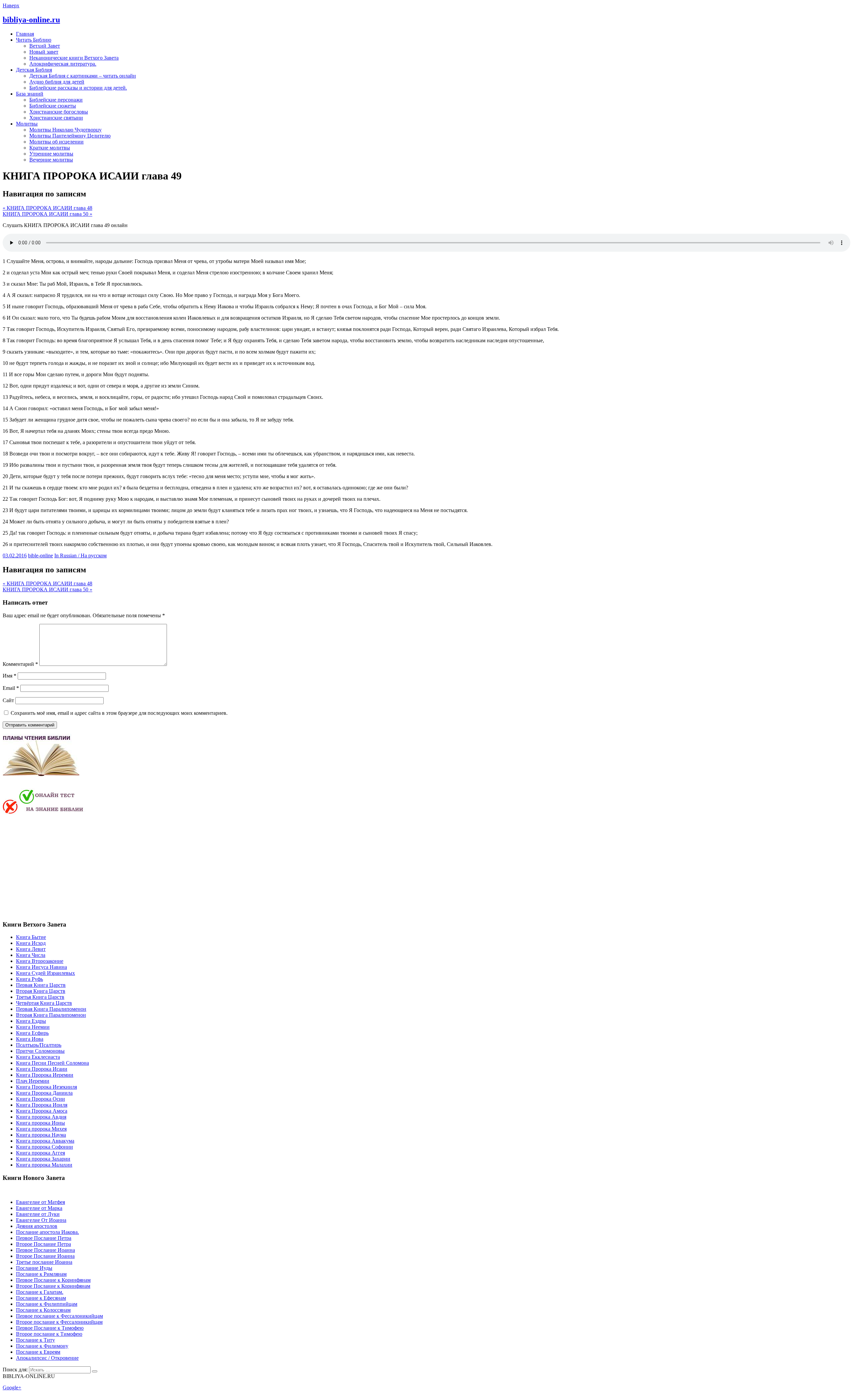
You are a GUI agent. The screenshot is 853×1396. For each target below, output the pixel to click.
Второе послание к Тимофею (49, 1334)
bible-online (40, 555)
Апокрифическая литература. (62, 64)
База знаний (29, 94)
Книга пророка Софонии (44, 1147)
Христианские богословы (58, 112)
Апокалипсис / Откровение (47, 1358)
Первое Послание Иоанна (45, 1250)
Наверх (11, 5)
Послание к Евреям (38, 1352)
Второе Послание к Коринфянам (53, 1286)
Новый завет (43, 52)
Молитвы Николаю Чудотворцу (65, 130)
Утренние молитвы (51, 153)
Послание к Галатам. (39, 1292)
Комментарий (20, 664)
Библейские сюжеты (52, 106)
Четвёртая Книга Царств (44, 1003)
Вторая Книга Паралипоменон (51, 1015)
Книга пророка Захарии (43, 1159)
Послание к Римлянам (41, 1274)
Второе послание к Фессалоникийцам (59, 1322)
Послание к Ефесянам (41, 1298)
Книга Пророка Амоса (41, 1111)
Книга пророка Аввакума (45, 1141)
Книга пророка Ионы (40, 1123)
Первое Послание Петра (43, 1238)
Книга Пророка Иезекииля (46, 1087)
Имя (9, 676)
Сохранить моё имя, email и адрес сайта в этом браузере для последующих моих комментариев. (119, 713)
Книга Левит (31, 949)
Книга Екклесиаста (38, 1057)
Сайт (8, 700)
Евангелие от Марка (39, 1208)
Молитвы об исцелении (56, 141)
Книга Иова (29, 1039)
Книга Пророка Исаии (41, 1069)
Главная (25, 34)
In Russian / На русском (80, 555)
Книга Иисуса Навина (41, 967)
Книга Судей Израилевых (45, 973)
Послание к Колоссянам (43, 1310)
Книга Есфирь (32, 1033)
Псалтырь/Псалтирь (38, 1045)
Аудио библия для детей (56, 82)
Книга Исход (31, 943)
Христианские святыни (56, 118)
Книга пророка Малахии (44, 1165)
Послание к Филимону (42, 1346)
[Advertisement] (59, 866)
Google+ (12, 1387)
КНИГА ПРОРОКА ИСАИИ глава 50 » (47, 214)
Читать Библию (33, 40)
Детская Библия (34, 70)
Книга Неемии (33, 1027)
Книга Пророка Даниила (44, 1093)
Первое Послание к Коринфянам (53, 1280)
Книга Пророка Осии (40, 1099)
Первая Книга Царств (41, 985)
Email (11, 688)
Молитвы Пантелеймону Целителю (70, 136)
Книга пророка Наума (41, 1135)
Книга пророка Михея (41, 1129)
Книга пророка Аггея (40, 1153)
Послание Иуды (34, 1268)
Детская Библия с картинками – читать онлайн (82, 76)
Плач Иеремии (32, 1081)
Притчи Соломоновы (40, 1051)
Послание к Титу (35, 1340)
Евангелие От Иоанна (41, 1220)
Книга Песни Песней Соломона (52, 1063)
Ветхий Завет (44, 46)
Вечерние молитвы (51, 159)
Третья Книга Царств (40, 997)
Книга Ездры (31, 1021)
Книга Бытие (31, 937)
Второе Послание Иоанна (45, 1256)
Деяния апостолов (36, 1226)
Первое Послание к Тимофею (50, 1328)
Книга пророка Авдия (41, 1117)
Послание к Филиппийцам (46, 1304)
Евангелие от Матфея (40, 1202)
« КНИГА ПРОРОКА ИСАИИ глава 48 (47, 208)
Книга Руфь (29, 979)
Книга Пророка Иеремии (44, 1075)
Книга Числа (30, 955)
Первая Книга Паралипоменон (51, 1009)
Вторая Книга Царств (40, 991)
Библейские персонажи (56, 100)
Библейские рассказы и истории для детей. (78, 88)
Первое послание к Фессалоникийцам (59, 1316)
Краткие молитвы (49, 147)
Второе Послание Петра (43, 1244)
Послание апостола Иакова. (47, 1232)
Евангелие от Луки (38, 1214)
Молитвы (27, 124)
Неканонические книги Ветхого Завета (74, 58)
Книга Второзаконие (39, 961)
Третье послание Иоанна (44, 1262)
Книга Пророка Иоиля (41, 1105)
